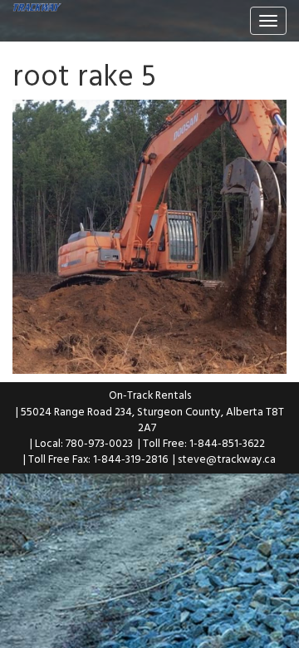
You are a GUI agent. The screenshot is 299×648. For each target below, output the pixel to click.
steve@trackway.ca (227, 458)
